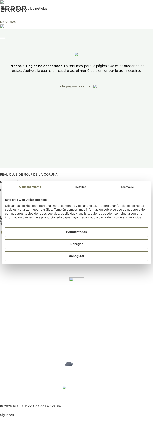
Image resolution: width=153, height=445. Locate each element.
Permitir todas (76, 232)
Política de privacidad (16, 333)
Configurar (76, 256)
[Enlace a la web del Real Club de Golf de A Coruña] (7, 13)
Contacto (7, 318)
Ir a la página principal (73, 86)
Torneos (6, 305)
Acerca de (127, 187)
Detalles (80, 187)
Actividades (9, 309)
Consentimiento (30, 186)
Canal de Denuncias (15, 339)
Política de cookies (14, 336)
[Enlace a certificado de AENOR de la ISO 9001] (76, 285)
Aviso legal (8, 330)
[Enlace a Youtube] (5, 432)
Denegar (76, 244)
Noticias (6, 315)
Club (3, 299)
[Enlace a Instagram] (5, 421)
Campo (5, 302)
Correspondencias (13, 312)
